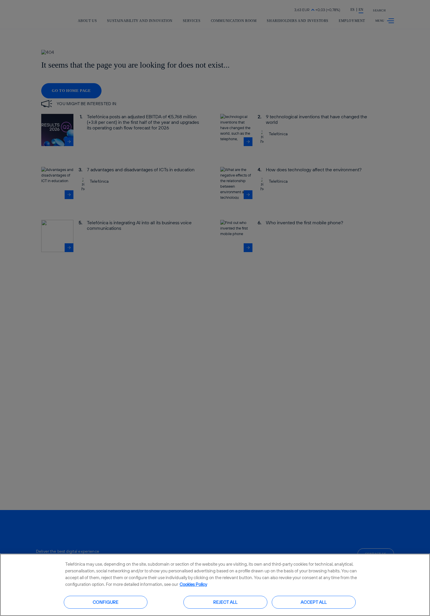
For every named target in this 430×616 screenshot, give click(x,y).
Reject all (225, 602)
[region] (215, 585)
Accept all (314, 602)
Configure (105, 602)
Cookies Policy (193, 584)
